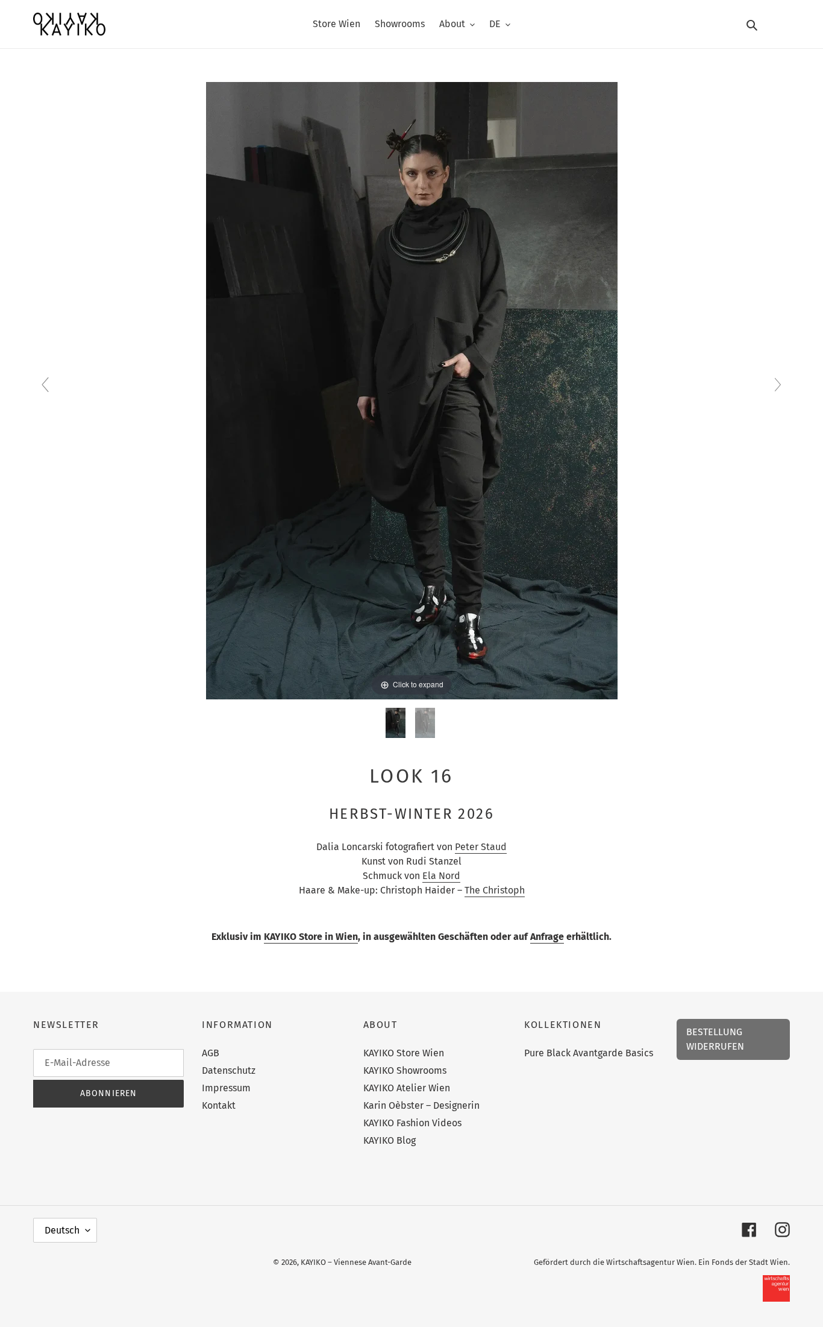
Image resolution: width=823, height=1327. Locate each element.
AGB (210, 1053)
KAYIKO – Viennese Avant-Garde (356, 1262)
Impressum (226, 1088)
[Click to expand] (412, 390)
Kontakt (219, 1105)
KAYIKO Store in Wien (311, 936)
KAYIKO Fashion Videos (412, 1123)
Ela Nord (441, 875)
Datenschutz (228, 1070)
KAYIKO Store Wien (403, 1053)
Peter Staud (481, 847)
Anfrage (547, 936)
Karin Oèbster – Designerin (421, 1105)
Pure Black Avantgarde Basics (588, 1053)
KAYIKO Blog (389, 1140)
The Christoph (495, 890)
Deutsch (62, 1230)
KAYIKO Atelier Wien (406, 1088)
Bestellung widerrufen (715, 1039)
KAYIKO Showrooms (404, 1070)
